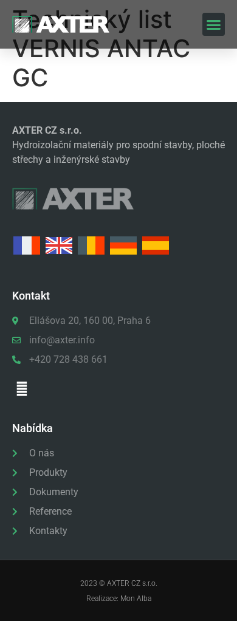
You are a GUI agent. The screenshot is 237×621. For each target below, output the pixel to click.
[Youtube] (22, 389)
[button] (213, 24)
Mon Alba (135, 598)
